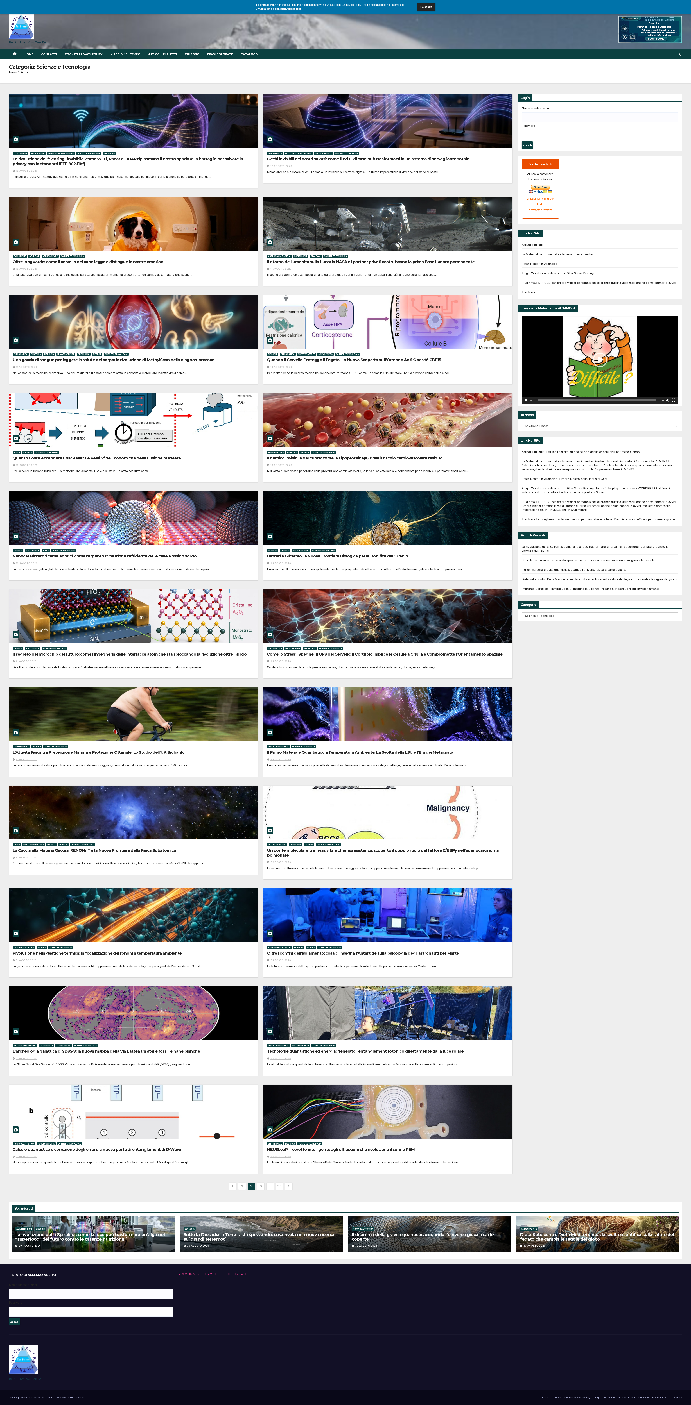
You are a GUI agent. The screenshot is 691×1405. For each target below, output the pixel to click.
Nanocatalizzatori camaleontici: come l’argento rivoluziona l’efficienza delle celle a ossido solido (105, 556)
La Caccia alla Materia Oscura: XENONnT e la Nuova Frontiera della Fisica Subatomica (94, 850)
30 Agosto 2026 (30, 1245)
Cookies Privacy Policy (78, 4)
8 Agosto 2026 (26, 759)
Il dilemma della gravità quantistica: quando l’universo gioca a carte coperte (574, 569)
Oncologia (83, 354)
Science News (325, 354)
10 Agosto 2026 (281, 367)
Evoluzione (20, 256)
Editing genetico (277, 845)
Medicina (49, 354)
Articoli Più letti (532, 244)
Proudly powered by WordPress (27, 1397)
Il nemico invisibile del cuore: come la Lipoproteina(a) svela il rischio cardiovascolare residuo (354, 458)
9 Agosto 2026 (280, 563)
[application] (600, 360)
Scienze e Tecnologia (89, 153)
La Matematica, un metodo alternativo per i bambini (558, 254)
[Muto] (668, 400)
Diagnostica (21, 354)
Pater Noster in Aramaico (539, 263)
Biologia (272, 354)
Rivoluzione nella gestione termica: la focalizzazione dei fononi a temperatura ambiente (97, 953)
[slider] (597, 400)
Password (528, 126)
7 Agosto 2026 (280, 862)
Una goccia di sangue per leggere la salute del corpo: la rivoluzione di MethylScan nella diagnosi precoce (113, 359)
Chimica (18, 550)
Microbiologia (300, 550)
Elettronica (20, 153)
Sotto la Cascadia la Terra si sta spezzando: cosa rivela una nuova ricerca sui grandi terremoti (588, 560)
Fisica (17, 452)
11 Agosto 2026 (281, 268)
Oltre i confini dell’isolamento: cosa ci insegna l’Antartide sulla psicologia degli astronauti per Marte (363, 953)
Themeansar (77, 1397)
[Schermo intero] (673, 400)
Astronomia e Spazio (279, 256)
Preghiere (528, 292)
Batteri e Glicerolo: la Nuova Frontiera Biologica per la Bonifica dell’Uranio (337, 556)
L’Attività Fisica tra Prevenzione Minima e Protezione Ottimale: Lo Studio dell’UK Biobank (98, 752)
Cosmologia (300, 256)
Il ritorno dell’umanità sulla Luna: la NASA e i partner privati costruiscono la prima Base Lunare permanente (371, 261)
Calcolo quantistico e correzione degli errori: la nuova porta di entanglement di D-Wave (97, 1149)
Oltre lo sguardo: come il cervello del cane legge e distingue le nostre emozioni (88, 261)
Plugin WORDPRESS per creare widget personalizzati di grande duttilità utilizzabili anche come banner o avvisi (599, 283)
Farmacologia (276, 452)
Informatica (37, 153)
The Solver (109, 153)
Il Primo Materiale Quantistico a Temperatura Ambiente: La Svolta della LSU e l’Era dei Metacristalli (361, 752)
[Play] (526, 400)
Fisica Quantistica (278, 747)
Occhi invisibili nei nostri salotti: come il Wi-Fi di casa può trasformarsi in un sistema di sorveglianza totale (368, 158)
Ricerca (97, 354)
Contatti (57, 4)
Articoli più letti (128, 4)
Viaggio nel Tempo (105, 4)
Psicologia (310, 649)
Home (46, 4)
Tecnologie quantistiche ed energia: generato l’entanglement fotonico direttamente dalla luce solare (365, 1051)
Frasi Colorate (162, 4)
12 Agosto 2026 (27, 170)
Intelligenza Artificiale (61, 153)
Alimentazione (24, 1229)
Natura (51, 845)
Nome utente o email (536, 108)
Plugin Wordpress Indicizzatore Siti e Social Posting (558, 273)
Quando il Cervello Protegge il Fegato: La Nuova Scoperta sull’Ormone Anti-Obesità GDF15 (354, 359)
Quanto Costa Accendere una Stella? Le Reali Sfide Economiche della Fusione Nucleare (97, 458)
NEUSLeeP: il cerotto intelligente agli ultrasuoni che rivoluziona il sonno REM (341, 1149)
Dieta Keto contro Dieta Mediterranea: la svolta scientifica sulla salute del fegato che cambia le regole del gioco (599, 579)
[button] (679, 54)
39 (279, 1186)
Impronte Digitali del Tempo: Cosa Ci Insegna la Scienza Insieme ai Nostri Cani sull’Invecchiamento (591, 589)
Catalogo (178, 4)
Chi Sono (145, 4)
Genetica (34, 256)
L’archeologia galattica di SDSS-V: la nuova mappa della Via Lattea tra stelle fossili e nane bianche (106, 1051)
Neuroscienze (50, 256)
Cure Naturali (21, 747)
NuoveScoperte (323, 153)
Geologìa (316, 256)
